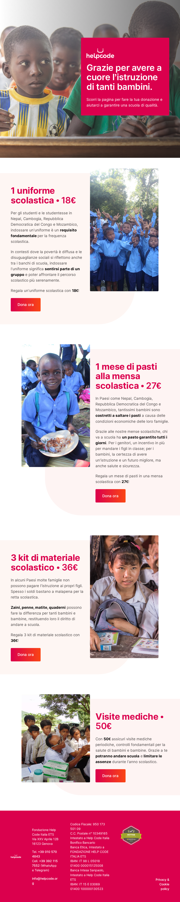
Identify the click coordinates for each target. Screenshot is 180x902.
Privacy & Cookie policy (162, 884)
